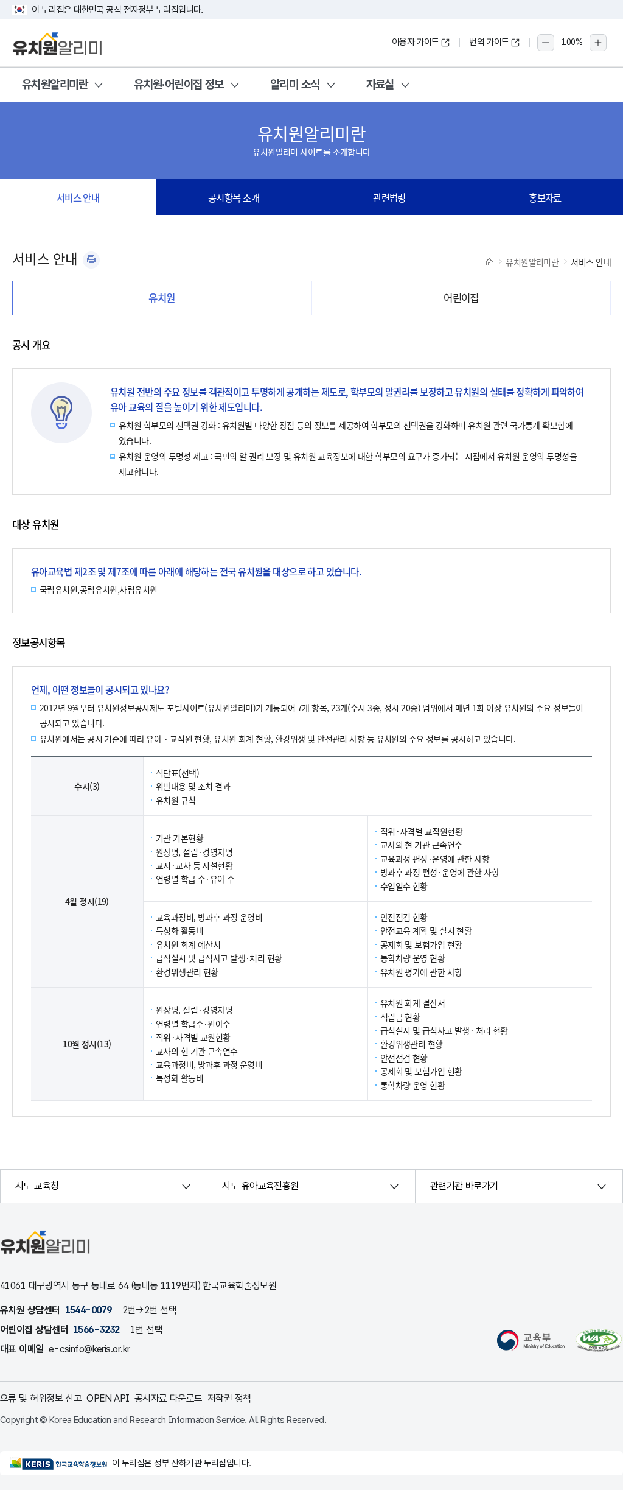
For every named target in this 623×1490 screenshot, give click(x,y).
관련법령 (389, 197)
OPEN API (108, 1398)
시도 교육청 (37, 1186)
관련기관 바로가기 (464, 1186)
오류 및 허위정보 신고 (41, 1398)
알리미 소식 (295, 84)
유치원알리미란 (55, 84)
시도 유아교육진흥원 (260, 1186)
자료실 (380, 84)
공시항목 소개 (233, 197)
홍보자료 (545, 197)
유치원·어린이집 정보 (179, 84)
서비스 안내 (78, 197)
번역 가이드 (489, 42)
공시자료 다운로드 (168, 1398)
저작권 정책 (229, 1398)
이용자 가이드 (415, 42)
